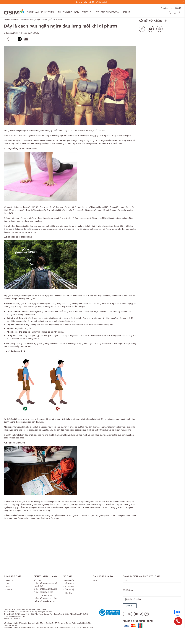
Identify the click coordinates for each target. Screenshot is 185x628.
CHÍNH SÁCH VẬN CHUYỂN (45, 589)
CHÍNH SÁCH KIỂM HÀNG (44, 602)
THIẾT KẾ (68, 593)
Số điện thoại (128, 590)
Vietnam (166, 8)
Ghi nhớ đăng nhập (133, 599)
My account (97, 580)
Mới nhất (14, 19)
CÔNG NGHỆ (69, 590)
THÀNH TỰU (69, 583)
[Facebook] (142, 26)
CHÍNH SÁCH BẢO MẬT (43, 592)
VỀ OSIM (37, 580)
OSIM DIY (8, 590)
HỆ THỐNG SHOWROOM (106, 12)
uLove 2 (7, 583)
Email (125, 580)
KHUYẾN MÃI (48, 12)
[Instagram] (159, 26)
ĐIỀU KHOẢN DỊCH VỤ (43, 595)
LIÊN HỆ (126, 12)
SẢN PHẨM (33, 12)
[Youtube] (151, 26)
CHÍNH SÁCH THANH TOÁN (45, 598)
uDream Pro (8, 580)
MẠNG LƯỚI (69, 580)
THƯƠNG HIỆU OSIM (68, 12)
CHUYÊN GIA (69, 587)
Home (6, 19)
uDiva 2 (7, 587)
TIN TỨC (86, 12)
